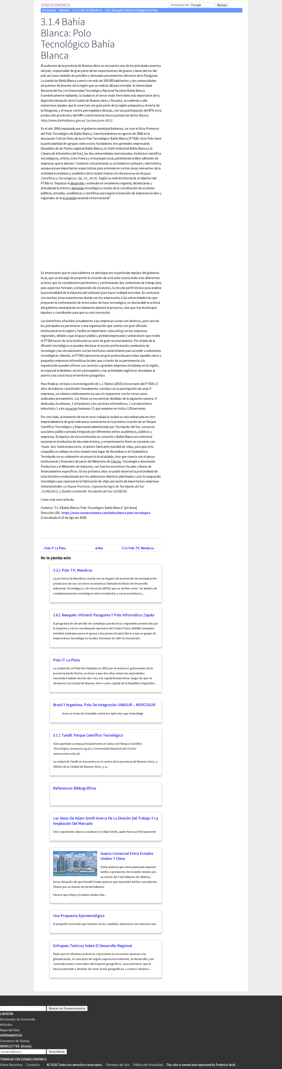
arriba (99, 548)
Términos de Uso (118, 1065)
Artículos (64, 10)
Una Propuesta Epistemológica (78, 915)
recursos (71, 408)
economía (69, 198)
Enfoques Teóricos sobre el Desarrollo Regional (92, 945)
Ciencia (116, 461)
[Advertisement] (78, 235)
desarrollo (77, 183)
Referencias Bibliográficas (74, 788)
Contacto (33, 1065)
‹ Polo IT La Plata (54, 548)
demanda (77, 188)
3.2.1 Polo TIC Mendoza (87, 10)
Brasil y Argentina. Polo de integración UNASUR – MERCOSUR (104, 704)
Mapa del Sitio (10, 1030)
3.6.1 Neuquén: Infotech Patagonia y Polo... (132, 10)
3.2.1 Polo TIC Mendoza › (138, 548)
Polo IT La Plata (66, 659)
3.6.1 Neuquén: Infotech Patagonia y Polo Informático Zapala (103, 614)
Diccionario (49, 10)
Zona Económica (55, 5)
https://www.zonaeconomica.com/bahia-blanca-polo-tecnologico (106, 513)
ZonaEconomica (13, 1003)
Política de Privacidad (148, 1065)
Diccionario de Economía (17, 1019)
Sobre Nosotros (11, 1065)
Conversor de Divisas (15, 1041)
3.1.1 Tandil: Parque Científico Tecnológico (88, 735)
